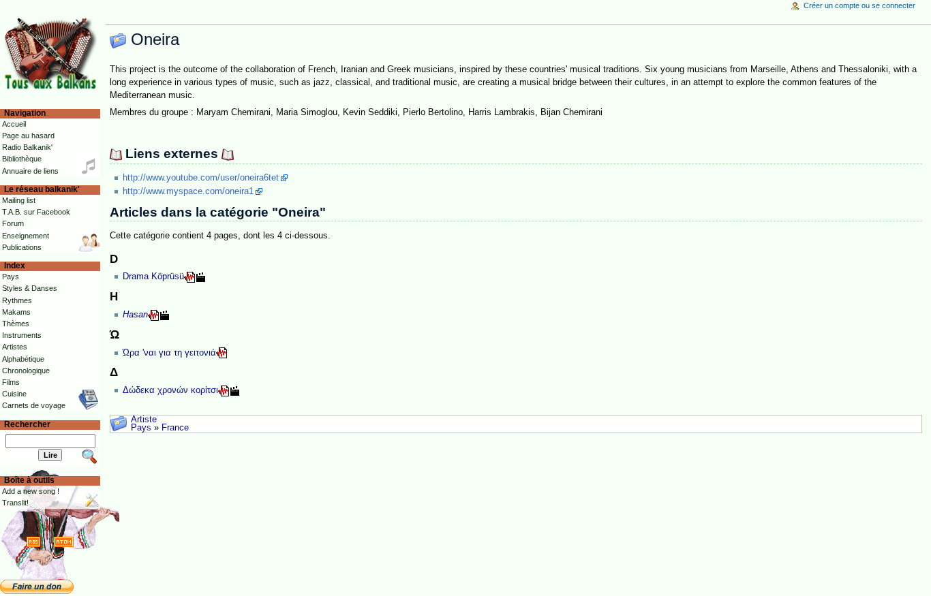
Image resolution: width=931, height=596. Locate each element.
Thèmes (15, 323)
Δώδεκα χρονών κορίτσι (170, 390)
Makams (16, 312)
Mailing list (18, 200)
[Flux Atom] (64, 541)
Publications (22, 247)
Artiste (144, 419)
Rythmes (17, 300)
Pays (141, 428)
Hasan (135, 314)
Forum (13, 223)
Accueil (14, 124)
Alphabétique (23, 359)
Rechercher (27, 424)
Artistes (14, 347)
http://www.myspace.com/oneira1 (188, 191)
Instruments (22, 335)
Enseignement (25, 236)
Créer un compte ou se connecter (859, 5)
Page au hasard (28, 135)
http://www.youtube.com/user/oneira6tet (201, 178)
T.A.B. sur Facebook (36, 212)
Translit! (15, 503)
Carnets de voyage (33, 405)
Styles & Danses (29, 288)
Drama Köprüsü (153, 276)
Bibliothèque (22, 159)
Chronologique (26, 370)
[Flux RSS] (33, 541)
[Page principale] (53, 53)
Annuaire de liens (30, 171)
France (175, 428)
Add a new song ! (30, 491)
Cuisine (14, 394)
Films (11, 382)
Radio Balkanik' (27, 147)
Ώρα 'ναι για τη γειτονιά (169, 353)
